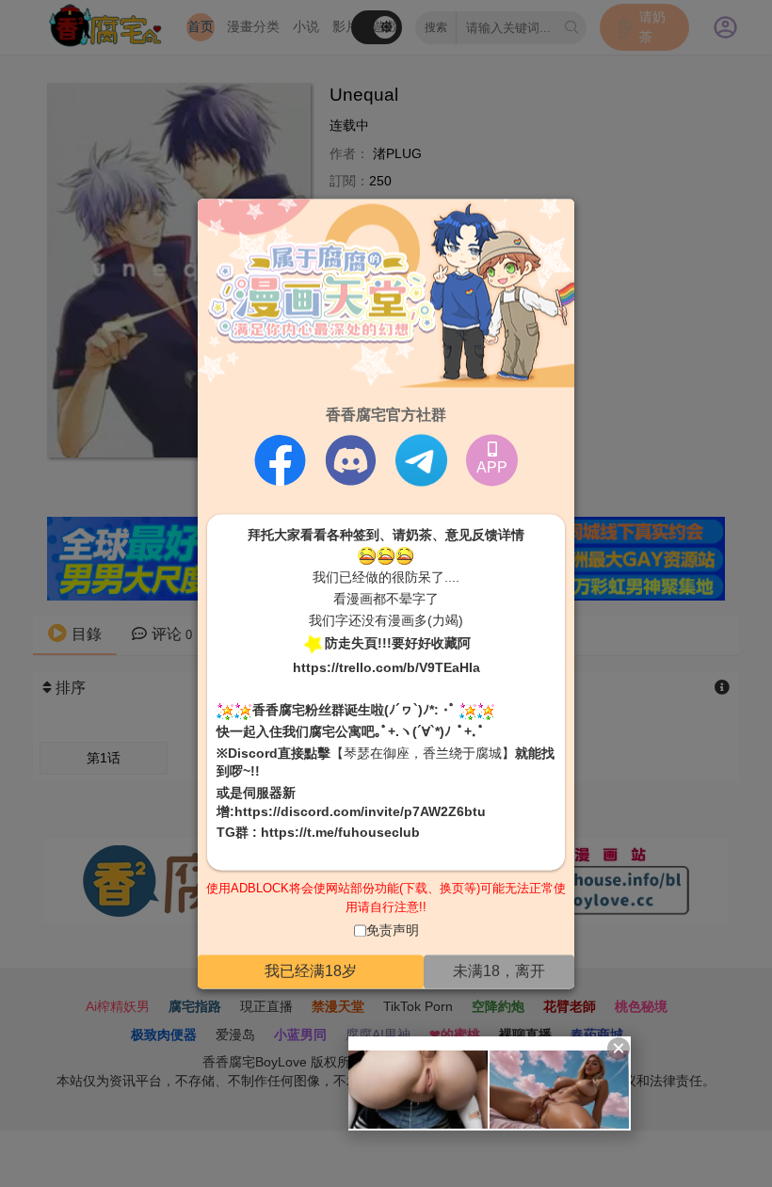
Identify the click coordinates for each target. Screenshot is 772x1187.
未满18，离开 (499, 971)
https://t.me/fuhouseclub (340, 833)
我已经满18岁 (311, 971)
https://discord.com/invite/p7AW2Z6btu (360, 811)
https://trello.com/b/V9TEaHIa (386, 668)
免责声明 (392, 930)
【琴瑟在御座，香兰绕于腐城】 (422, 753)
